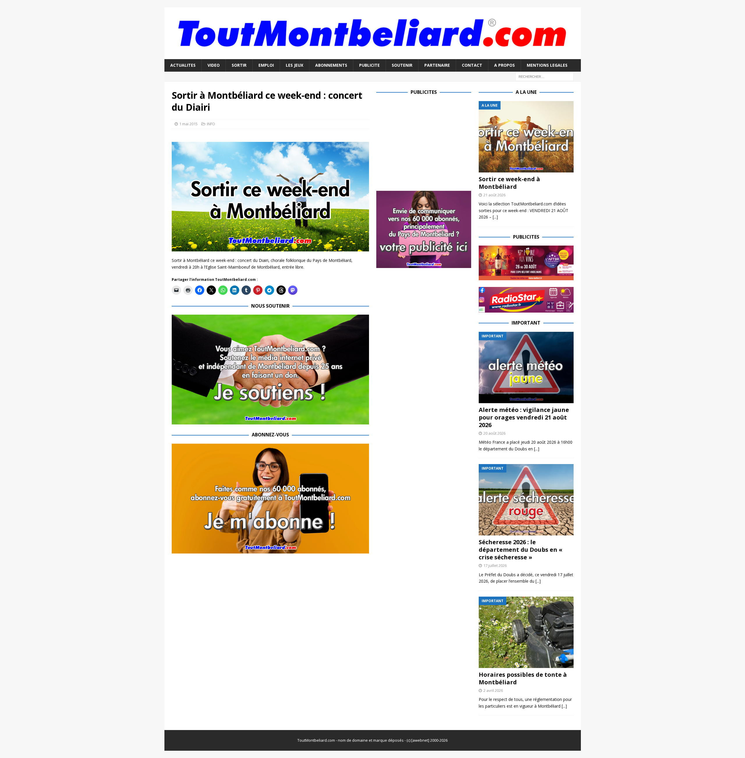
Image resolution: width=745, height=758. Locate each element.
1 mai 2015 (188, 123)
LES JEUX (294, 65)
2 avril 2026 (493, 690)
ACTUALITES (183, 65)
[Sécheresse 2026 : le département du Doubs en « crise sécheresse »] (526, 499)
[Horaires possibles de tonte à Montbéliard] (526, 632)
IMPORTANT (526, 323)
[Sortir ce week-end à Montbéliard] (526, 136)
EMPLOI (266, 65)
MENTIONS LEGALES (547, 65)
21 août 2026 (494, 195)
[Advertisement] (425, 142)
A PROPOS (504, 65)
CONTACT (472, 65)
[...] (495, 217)
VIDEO (213, 65)
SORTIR (239, 65)
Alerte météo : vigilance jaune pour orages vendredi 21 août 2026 (524, 417)
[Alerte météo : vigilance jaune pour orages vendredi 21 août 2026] (526, 367)
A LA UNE (526, 92)
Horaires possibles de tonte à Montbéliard (523, 678)
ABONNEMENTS (331, 65)
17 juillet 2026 (495, 565)
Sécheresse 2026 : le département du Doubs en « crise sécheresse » (521, 549)
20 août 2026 (494, 433)
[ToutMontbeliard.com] (372, 56)
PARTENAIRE (437, 65)
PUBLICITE (369, 65)
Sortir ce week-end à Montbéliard (509, 183)
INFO (211, 123)
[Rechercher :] (544, 76)
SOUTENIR (402, 65)
